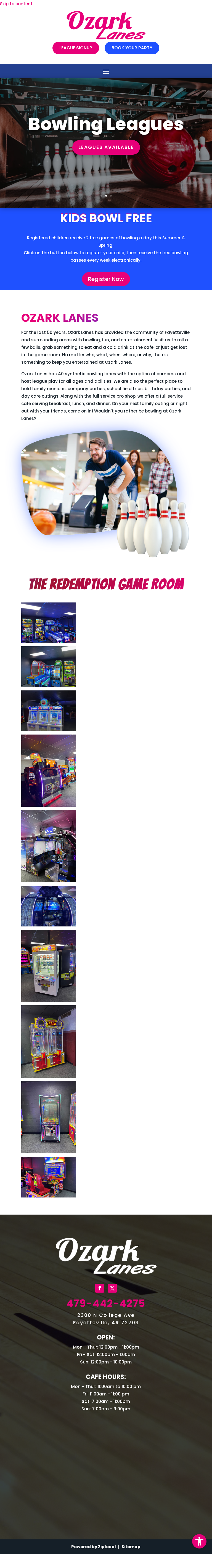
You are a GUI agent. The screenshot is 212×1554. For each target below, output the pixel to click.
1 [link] (101, 196)
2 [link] (106, 196)
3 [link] (111, 196)
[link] (199, 1541)
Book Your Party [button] (132, 48)
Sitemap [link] (131, 1547)
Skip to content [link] (16, 4)
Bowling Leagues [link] (106, 124)
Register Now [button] (106, 279)
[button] (106, 71)
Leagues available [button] (106, 147)
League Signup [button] (75, 48)
